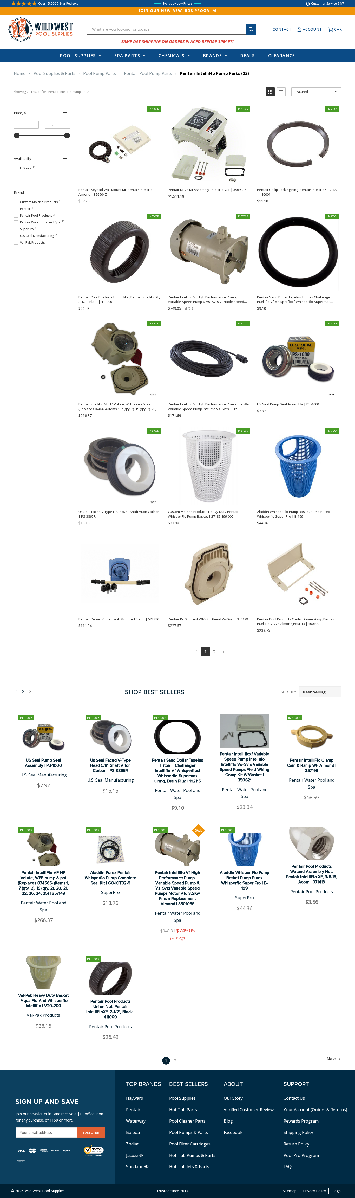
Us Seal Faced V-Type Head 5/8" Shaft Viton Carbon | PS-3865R (110, 765)
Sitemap (290, 1190)
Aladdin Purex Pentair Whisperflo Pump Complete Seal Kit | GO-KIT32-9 (110, 878)
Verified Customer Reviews (249, 1109)
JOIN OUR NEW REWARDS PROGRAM (177, 11)
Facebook (233, 1132)
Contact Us (294, 1098)
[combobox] (171, 29)
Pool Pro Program (301, 1155)
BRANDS (212, 56)
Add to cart (119, 178)
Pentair (133, 1109)
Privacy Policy (314, 1190)
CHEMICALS (172, 56)
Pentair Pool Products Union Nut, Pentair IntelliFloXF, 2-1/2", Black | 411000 (110, 1009)
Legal (336, 1190)
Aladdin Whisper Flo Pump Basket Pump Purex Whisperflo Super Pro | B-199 (244, 880)
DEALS (247, 56)
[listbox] (320, 691)
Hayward (134, 1098)
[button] (270, 91)
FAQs (288, 1166)
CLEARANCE (281, 56)
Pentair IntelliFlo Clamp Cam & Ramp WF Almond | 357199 (311, 765)
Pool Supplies (78, 56)
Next (28, 692)
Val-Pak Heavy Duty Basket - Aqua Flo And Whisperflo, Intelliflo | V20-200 (43, 1000)
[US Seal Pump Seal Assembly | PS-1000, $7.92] (43, 737)
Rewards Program (301, 1121)
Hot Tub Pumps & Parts (192, 1155)
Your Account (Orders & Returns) (315, 1109)
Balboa (133, 1132)
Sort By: (288, 692)
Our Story (233, 1098)
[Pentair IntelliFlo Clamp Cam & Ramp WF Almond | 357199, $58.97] (312, 737)
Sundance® (137, 1166)
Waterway (136, 1121)
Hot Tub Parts (183, 1109)
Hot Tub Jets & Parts (189, 1166)
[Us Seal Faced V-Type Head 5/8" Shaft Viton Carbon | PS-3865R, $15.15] (110, 737)
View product (119, 607)
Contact (282, 29)
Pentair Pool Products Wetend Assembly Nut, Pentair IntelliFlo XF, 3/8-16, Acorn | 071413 (311, 874)
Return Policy (296, 1144)
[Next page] (223, 651)
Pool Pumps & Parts (188, 1132)
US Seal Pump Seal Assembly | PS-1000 (43, 763)
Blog (228, 1121)
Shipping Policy (298, 1132)
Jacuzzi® (134, 1155)
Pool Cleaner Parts (187, 1121)
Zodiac (132, 1144)
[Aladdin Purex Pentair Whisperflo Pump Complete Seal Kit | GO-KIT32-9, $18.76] (110, 849)
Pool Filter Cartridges (190, 1144)
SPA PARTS (127, 56)
